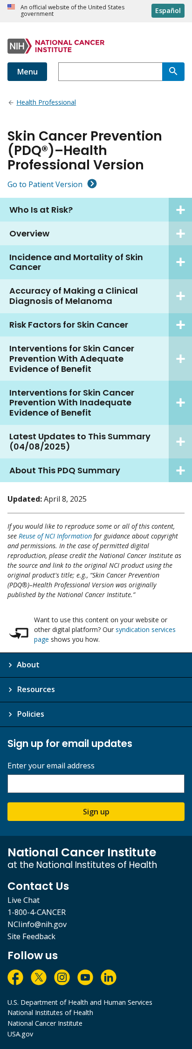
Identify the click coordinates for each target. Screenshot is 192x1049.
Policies (30, 714)
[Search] (173, 71)
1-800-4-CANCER (36, 912)
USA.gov (20, 1033)
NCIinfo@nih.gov (37, 924)
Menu (27, 72)
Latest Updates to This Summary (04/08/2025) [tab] (80, 441)
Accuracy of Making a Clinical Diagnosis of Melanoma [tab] (73, 296)
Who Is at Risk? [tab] (41, 209)
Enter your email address (51, 766)
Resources (36, 689)
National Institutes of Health (50, 1012)
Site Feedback (31, 936)
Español (168, 10)
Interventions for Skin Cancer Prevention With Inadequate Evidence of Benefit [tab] (71, 403)
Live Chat (23, 900)
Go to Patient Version (44, 184)
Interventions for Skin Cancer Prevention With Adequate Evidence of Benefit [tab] (71, 359)
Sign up (96, 812)
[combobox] (110, 71)
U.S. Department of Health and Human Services (79, 1002)
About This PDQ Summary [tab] (64, 470)
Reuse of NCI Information (55, 535)
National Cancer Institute (44, 1023)
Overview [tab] (29, 233)
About (28, 664)
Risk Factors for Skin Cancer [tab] (68, 324)
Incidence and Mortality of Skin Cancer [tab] (76, 262)
